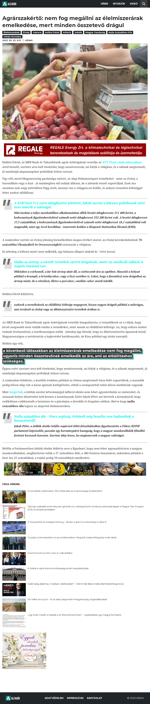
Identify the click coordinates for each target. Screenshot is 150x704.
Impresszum (75, 698)
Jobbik (78, 32)
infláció (67, 32)
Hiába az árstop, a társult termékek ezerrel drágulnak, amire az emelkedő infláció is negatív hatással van (78, 264)
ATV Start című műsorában (122, 162)
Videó (134, 3)
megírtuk (16, 392)
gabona (37, 32)
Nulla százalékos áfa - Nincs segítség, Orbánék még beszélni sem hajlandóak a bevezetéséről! (74, 418)
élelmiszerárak (11, 32)
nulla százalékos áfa (120, 32)
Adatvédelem (54, 698)
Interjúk (119, 3)
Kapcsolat (94, 698)
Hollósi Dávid (52, 32)
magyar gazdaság (95, 32)
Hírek (104, 3)
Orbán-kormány (12, 36)
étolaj (26, 32)
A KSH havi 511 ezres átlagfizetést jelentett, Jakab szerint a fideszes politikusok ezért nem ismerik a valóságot (79, 205)
